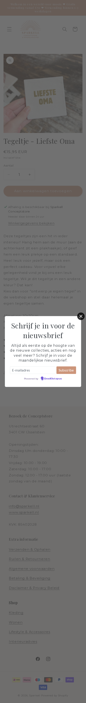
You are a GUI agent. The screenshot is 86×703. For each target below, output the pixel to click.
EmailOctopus (53, 379)
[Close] (81, 316)
